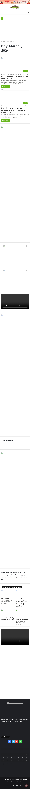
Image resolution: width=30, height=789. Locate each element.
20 (11, 760)
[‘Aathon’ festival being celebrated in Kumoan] (7, 612)
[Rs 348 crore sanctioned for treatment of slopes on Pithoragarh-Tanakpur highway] (22, 593)
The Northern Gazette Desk (8, 74)
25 (3, 764)
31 (26, 764)
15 (18, 757)
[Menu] (2, 12)
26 (7, 764)
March (10, 41)
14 (15, 757)
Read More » (5, 86)
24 (26, 760)
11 (3, 757)
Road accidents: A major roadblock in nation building (6, 600)
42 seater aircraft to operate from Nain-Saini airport (14, 77)
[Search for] (28, 12)
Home (3, 41)
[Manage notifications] (26, 785)
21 (15, 760)
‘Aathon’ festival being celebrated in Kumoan (7, 618)
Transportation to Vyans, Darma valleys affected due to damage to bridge (22, 620)
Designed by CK (19, 781)
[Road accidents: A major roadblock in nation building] (7, 593)
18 (3, 760)
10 (26, 754)
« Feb (13, 767)
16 (22, 757)
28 (15, 764)
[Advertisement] (15, 29)
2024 (7, 41)
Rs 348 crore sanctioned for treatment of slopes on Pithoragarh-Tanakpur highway (21, 602)
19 (7, 760)
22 (19, 760)
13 (11, 757)
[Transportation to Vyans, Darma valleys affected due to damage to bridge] (22, 612)
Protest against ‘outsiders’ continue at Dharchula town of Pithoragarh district (13, 110)
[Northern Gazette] (15, 7)
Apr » (17, 767)
